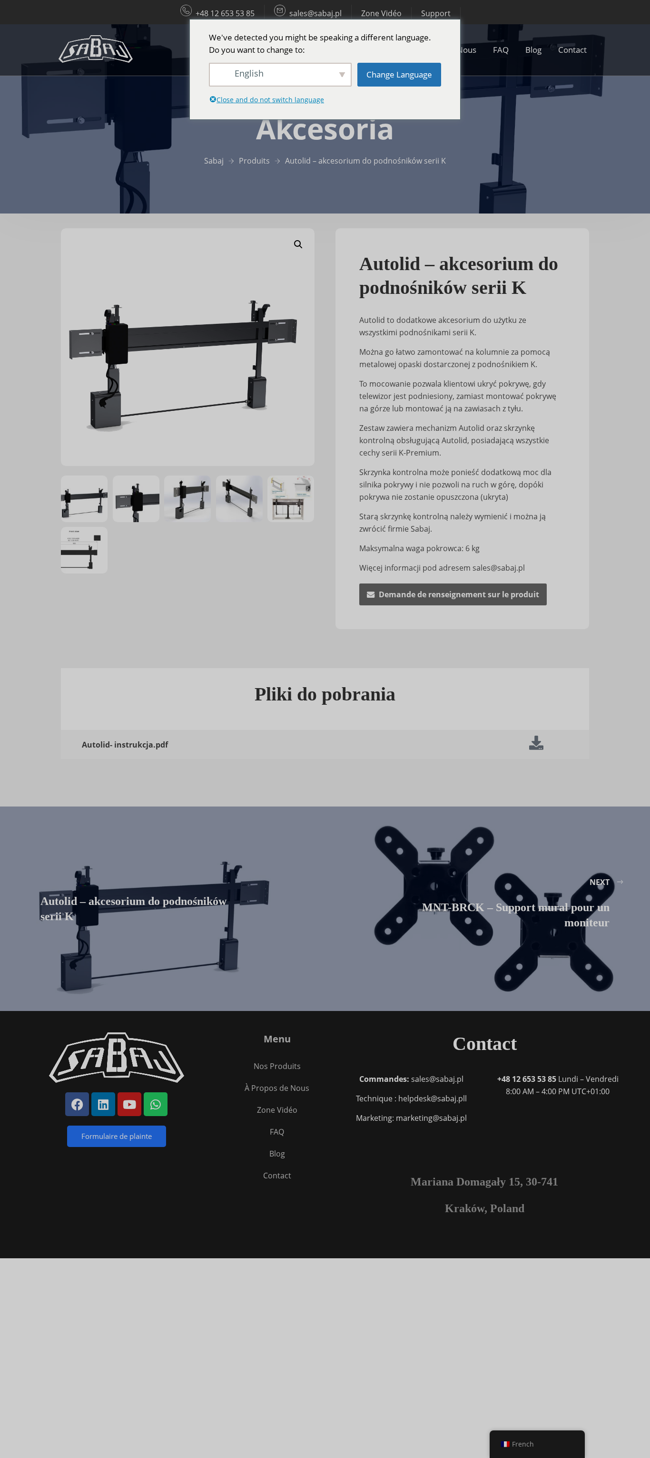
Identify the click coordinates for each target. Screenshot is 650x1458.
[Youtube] (129, 1104)
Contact (572, 49)
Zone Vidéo (381, 13)
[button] (298, 244)
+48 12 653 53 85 (225, 13)
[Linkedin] (103, 1104)
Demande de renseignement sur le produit (459, 594)
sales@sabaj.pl (315, 13)
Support (436, 13)
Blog (533, 49)
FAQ (501, 49)
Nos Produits (277, 1066)
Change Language (399, 74)
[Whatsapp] (155, 1104)
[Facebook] (77, 1104)
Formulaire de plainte (116, 1136)
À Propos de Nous (277, 1088)
